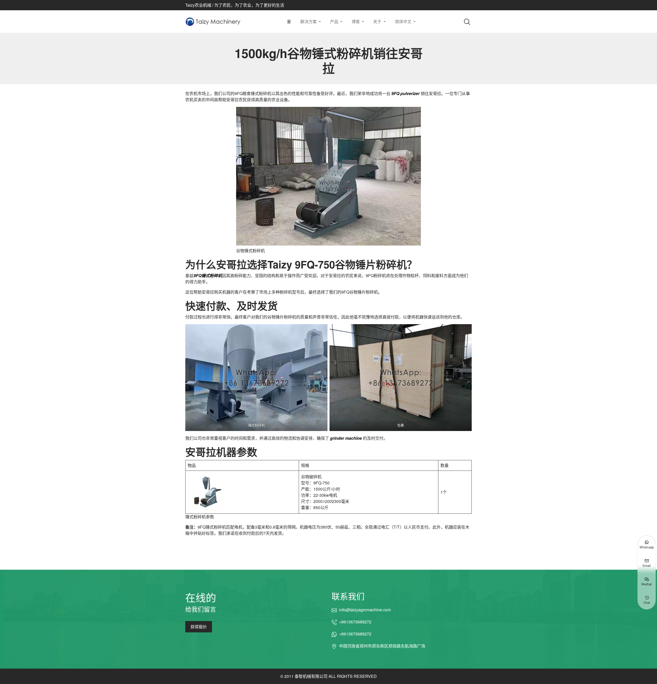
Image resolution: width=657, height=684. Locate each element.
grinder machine (346, 438)
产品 (334, 21)
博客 (356, 21)
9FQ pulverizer (406, 93)
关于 (377, 21)
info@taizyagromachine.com (365, 610)
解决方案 (309, 21)
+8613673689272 (355, 622)
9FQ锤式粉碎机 (208, 275)
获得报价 (198, 627)
